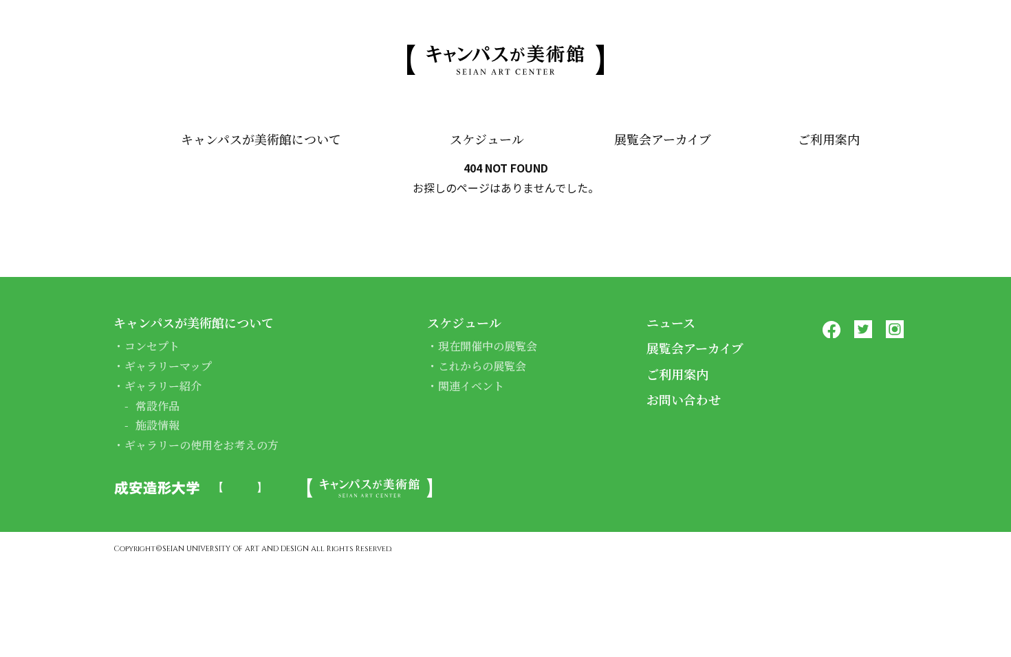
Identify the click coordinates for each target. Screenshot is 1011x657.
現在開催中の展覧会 (487, 346)
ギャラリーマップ (168, 366)
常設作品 (157, 406)
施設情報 (157, 425)
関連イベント (471, 386)
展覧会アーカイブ (662, 139)
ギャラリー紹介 (163, 386)
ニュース (670, 322)
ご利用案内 (829, 139)
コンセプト (152, 346)
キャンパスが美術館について (261, 139)
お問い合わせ (683, 399)
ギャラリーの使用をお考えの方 (201, 445)
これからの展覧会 (482, 366)
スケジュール (487, 139)
